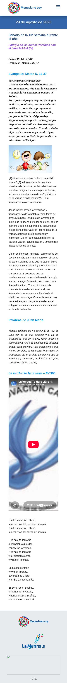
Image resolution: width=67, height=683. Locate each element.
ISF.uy (33, 679)
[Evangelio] (25, 7)
